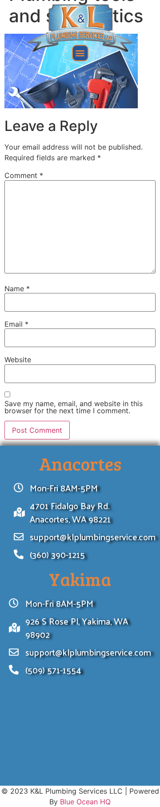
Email (16, 324)
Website (17, 359)
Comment (23, 175)
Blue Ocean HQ (85, 801)
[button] (80, 53)
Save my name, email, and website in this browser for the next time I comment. (73, 407)
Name (17, 288)
